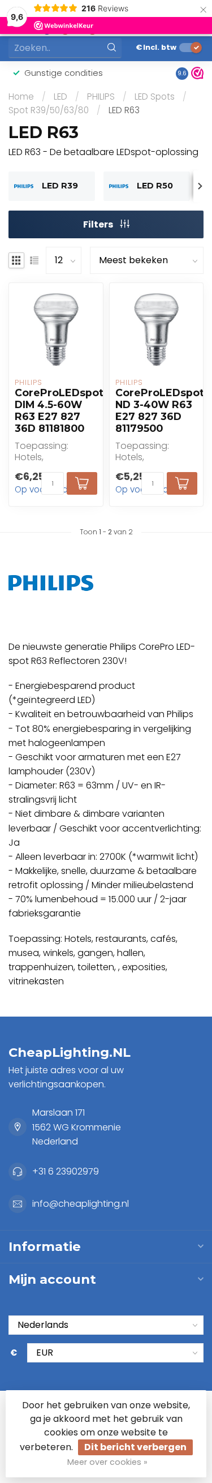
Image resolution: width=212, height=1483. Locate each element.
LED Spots (155, 96)
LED (60, 96)
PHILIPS (101, 96)
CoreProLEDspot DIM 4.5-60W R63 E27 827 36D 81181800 (56, 410)
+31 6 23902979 (65, 1171)
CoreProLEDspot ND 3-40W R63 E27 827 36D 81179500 (156, 410)
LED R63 (124, 110)
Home (21, 96)
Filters (99, 224)
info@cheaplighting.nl (80, 1203)
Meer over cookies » (107, 1462)
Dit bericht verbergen (135, 1447)
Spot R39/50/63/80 (48, 110)
